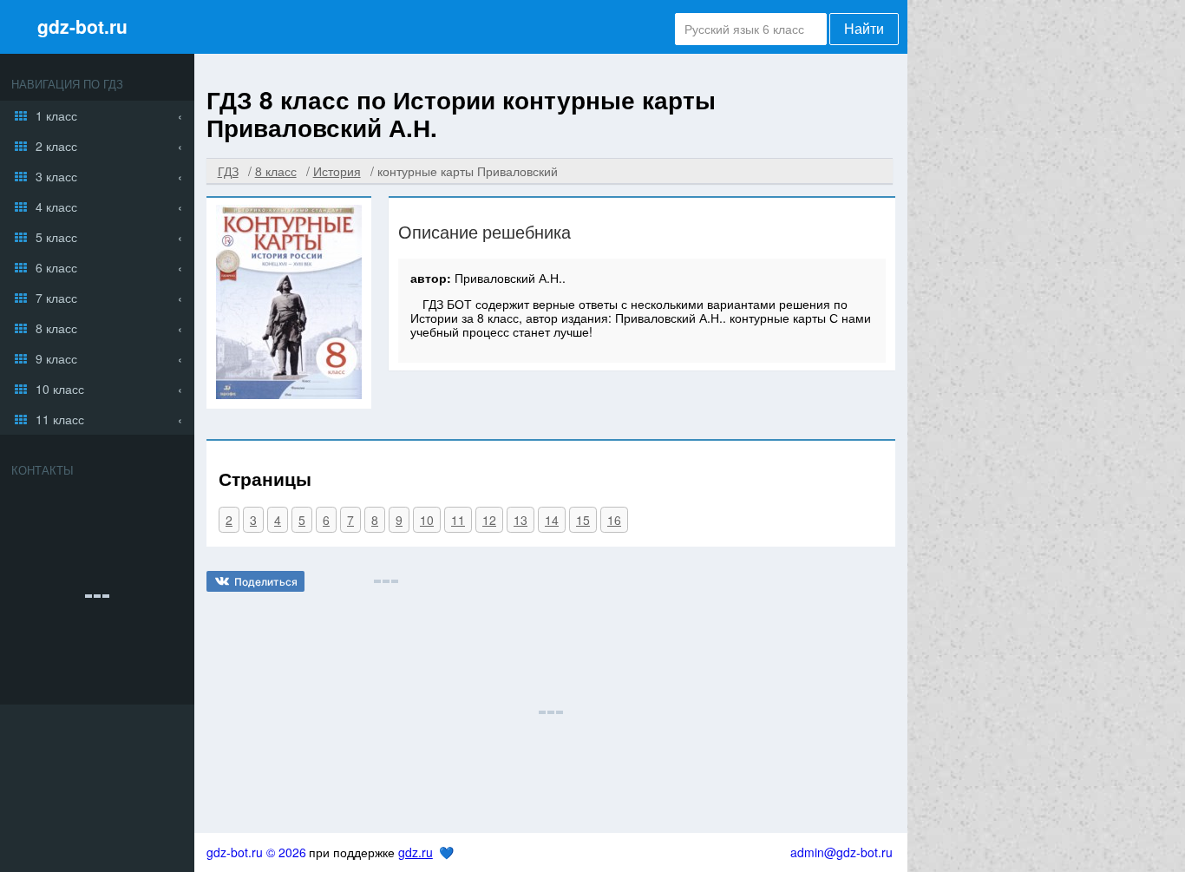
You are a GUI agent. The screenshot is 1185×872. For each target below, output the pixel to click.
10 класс (60, 388)
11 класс (60, 419)
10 (427, 519)
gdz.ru (415, 852)
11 (458, 519)
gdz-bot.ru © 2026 (256, 852)
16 (614, 519)
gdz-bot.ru (82, 26)
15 (583, 519)
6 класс (56, 267)
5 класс (56, 237)
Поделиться (266, 581)
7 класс (56, 297)
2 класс (56, 145)
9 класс (56, 358)
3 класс (56, 176)
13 (520, 519)
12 (489, 519)
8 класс (56, 328)
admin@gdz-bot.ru (841, 852)
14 (552, 519)
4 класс (56, 206)
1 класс (56, 115)
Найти (864, 29)
